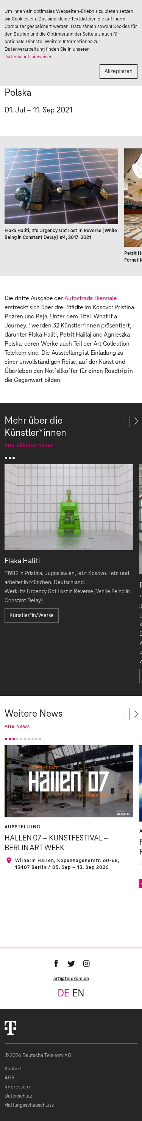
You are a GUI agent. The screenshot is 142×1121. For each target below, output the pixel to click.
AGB (9, 1078)
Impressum (17, 1087)
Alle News (17, 726)
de (63, 993)
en (78, 993)
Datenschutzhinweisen (29, 56)
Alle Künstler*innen (29, 445)
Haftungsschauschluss (29, 1105)
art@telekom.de (71, 978)
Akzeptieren (119, 72)
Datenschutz (18, 1096)
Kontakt (13, 1069)
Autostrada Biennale (90, 298)
